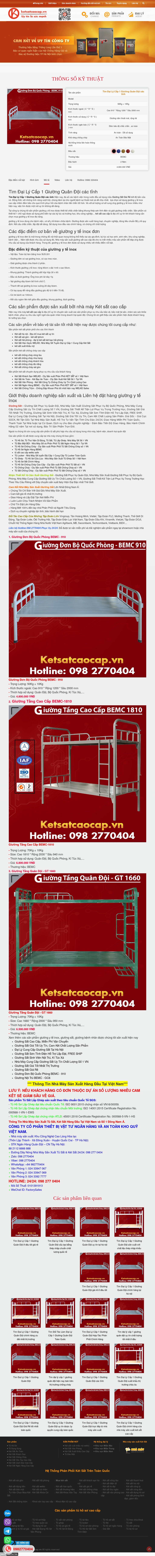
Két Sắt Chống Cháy (18, 1457)
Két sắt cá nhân (39, 1489)
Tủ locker (83, 1522)
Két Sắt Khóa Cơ (40, 1492)
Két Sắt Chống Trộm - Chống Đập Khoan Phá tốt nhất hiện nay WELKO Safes (52, 388)
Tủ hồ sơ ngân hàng (112, 1525)
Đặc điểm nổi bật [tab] (17, 179)
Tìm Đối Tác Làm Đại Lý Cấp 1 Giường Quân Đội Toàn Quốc (60, 1335)
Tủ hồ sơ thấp (39, 1519)
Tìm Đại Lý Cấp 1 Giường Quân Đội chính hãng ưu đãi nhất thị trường (25, 1335)
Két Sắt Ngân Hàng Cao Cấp (21, 1465)
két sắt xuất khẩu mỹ (25, 345)
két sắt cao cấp (102, 213)
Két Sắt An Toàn (16, 1451)
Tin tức (108, 3)
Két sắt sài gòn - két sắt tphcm (29, 336)
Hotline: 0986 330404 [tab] (87, 179)
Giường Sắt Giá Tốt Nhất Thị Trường (37, 1066)
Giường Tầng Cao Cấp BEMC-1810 (42, 701)
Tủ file (106, 1522)
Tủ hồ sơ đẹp (15, 1519)
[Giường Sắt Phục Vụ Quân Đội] (77, 608)
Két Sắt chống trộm (18, 1501)
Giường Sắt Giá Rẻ (121, 196)
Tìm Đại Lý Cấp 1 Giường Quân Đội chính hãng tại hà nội (129, 1290)
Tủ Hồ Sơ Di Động (64, 1528)
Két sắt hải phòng (40, 1480)
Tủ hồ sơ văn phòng (88, 1525)
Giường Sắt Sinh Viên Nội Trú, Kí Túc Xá (39, 1057)
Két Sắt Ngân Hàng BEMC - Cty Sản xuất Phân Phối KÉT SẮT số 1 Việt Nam (51, 385)
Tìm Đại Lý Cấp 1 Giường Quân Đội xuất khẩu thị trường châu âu (129, 1380)
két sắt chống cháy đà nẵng (28, 364)
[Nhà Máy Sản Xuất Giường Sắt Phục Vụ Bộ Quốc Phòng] (77, 773)
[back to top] (149, 1549)
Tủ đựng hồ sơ (39, 1525)
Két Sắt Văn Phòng (73, 1448)
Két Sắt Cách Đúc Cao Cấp (21, 1462)
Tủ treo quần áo (40, 1522)
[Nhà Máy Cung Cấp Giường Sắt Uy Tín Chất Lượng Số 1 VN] (77, 941)
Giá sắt (12, 1522)
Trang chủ (39, 3)
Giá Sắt (106, 1528)
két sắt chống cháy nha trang (29, 358)
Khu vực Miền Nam (104, 1451)
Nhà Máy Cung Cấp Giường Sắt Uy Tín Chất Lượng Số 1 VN (51, 1061)
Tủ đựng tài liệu (16, 1525)
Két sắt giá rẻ (85, 1486)
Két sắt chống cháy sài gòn (28, 367)
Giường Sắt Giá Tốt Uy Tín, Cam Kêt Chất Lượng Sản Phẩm (51, 1045)
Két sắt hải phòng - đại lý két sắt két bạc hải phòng (39, 339)
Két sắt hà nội (132, 1483)
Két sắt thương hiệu (65, 1489)
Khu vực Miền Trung (104, 1448)
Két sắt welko (38, 1486)
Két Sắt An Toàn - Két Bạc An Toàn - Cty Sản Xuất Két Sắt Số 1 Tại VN (48, 379)
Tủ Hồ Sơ (13, 1445)
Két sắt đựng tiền (17, 1486)
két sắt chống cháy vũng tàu (28, 355)
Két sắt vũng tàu (110, 1480)
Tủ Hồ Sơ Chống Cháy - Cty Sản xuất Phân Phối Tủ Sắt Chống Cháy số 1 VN (51, 446)
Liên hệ (135, 3)
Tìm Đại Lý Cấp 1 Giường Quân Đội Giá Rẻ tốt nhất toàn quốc (25, 1426)
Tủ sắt (129, 1522)
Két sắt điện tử (110, 1483)
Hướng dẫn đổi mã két (90, 3)
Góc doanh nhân (69, 3)
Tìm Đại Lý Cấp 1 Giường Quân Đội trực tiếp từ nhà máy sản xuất (94, 1426)
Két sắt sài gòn (16, 1480)
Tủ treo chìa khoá (134, 1519)
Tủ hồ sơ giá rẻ (63, 1525)
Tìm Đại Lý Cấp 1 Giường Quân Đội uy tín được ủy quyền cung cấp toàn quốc (60, 1426)
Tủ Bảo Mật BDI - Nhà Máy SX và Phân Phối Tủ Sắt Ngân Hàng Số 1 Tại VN (51, 443)
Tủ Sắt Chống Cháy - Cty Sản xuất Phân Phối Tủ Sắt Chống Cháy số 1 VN (50, 470)
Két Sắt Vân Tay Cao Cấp (20, 1459)
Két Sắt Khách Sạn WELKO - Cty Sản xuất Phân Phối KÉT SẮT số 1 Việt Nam (52, 376)
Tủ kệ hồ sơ (131, 1528)
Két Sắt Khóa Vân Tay (66, 1492)
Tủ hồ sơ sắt (109, 1519)
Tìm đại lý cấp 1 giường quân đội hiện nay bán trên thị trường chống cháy (60, 1380)
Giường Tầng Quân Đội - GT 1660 (33, 871)
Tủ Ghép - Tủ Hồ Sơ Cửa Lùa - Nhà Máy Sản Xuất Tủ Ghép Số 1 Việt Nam (50, 458)
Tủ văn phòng (132, 1525)
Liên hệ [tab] (68, 179)
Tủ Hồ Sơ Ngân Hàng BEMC (28, 449)
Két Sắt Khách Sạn (17, 1454)
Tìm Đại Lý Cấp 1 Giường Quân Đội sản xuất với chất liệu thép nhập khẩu (129, 1244)
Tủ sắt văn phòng (64, 1519)
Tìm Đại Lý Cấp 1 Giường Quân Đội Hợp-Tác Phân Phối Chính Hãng (94, 1335)
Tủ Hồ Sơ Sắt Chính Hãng (27, 461)
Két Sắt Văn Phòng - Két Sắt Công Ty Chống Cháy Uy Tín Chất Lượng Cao (50, 382)
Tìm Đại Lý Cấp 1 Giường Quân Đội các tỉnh (31, 196)
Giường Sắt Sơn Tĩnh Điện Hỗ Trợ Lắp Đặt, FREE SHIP (48, 1053)
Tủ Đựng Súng (15, 1448)
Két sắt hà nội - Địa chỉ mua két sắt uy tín (34, 333)
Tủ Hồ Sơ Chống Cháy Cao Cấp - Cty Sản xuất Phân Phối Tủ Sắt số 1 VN (50, 464)
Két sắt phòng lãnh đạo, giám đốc (134, 1497)
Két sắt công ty (133, 1486)
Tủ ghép (60, 1522)
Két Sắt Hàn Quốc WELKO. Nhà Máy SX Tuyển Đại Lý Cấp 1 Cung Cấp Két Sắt (52, 342)
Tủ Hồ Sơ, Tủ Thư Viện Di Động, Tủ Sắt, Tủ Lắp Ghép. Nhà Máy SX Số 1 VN (51, 440)
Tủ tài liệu (84, 1519)
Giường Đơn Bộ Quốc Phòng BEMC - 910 (39, 537)
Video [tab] (57, 179)
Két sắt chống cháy (88, 1489)
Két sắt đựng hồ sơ (135, 1492)
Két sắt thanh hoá (134, 1480)
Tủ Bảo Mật (70, 1454)
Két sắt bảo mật (16, 1489)
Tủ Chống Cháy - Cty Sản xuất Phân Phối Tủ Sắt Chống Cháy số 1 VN (48, 467)
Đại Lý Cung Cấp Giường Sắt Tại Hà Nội (39, 1049)
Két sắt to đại (109, 1486)
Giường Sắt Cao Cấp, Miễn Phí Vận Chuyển (41, 1041)
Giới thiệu (52, 3)
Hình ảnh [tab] (34, 179)
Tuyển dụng (122, 3)
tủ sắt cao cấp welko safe (27, 452)
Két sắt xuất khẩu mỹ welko (77, 1445)
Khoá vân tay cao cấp (42, 1501)
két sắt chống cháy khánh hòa (29, 361)
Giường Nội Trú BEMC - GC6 (32, 1078)
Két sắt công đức (134, 1489)
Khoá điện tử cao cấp (66, 1501)
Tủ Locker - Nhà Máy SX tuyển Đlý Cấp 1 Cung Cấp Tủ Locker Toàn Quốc (50, 455)
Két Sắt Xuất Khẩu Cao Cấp (77, 1451)
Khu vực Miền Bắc (103, 1445)
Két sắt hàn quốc (64, 1486)
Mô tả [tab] (46, 179)
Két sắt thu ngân (111, 1489)
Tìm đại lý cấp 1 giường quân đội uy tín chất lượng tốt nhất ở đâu (129, 1335)
